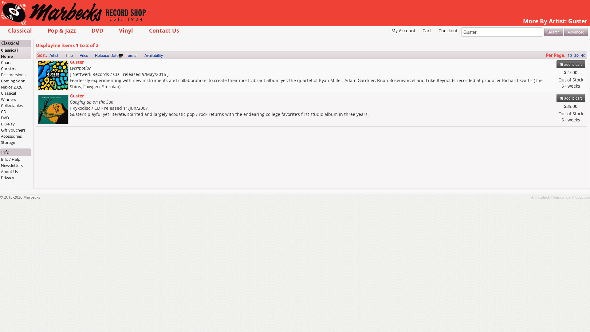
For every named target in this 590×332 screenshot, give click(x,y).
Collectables (12, 105)
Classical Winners (8, 96)
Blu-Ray (8, 124)
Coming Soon (13, 81)
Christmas (10, 68)
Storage (8, 142)
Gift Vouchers (13, 130)
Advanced (576, 31)
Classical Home (9, 53)
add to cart (572, 64)
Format (131, 55)
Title (69, 55)
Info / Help (10, 159)
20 (576, 55)
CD (3, 111)
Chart (6, 62)
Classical (20, 30)
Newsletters (12, 165)
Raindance (562, 197)
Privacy (7, 177)
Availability (153, 55)
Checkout (448, 31)
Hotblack (542, 197)
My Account (403, 31)
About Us (9, 171)
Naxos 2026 (11, 87)
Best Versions (13, 74)
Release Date (107, 55)
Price (84, 55)
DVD (97, 30)
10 (570, 55)
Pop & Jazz (62, 30)
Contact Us (164, 30)
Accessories (11, 136)
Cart (427, 31)
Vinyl (126, 30)
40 (583, 55)
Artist (53, 55)
